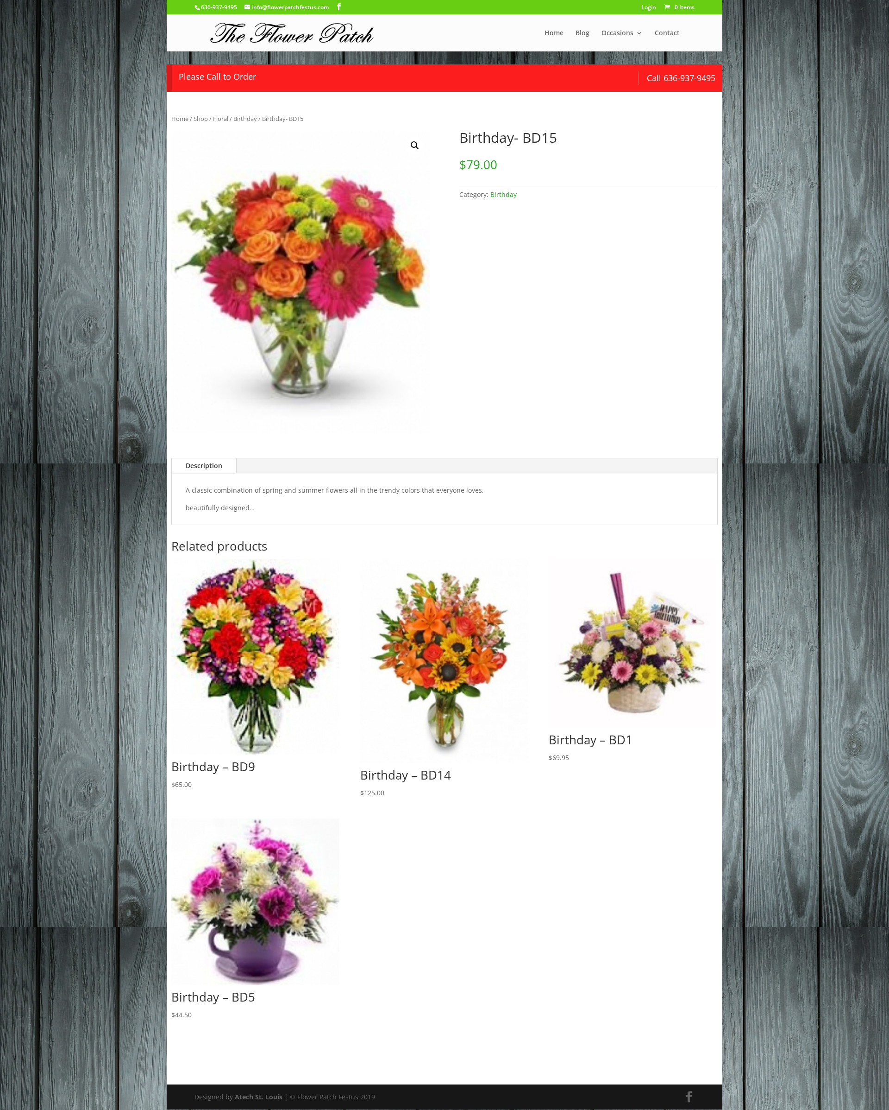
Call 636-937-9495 (681, 77)
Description (204, 465)
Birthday (245, 118)
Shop (201, 118)
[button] (415, 145)
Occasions (617, 33)
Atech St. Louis (258, 1096)
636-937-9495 (219, 7)
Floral (220, 118)
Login (648, 8)
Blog (582, 33)
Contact (667, 33)
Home (554, 33)
